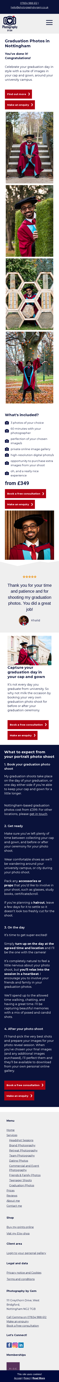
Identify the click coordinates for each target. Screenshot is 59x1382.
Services (12, 1135)
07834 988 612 (28, 3)
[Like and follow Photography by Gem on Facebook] (9, 1344)
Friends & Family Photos (24, 1175)
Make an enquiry (18, 1321)
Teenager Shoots (20, 1180)
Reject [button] (27, 1378)
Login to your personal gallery (26, 1253)
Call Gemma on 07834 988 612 (27, 1317)
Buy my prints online (20, 1227)
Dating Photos (18, 1160)
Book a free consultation (23, 1325)
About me (13, 1200)
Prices (10, 1190)
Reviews (12, 1195)
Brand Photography (22, 1145)
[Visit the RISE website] (13, 1368)
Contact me (14, 1205)
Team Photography (22, 1155)
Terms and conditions (21, 1279)
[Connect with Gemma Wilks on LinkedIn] (21, 1344)
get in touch (38, 814)
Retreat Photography (23, 1150)
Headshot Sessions (21, 1140)
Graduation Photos (21, 1185)
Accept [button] (18, 1378)
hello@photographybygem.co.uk (29, 7)
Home (11, 1130)
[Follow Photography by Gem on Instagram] (15, 1344)
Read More (38, 1378)
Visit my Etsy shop (18, 1233)
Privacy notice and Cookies (24, 1272)
